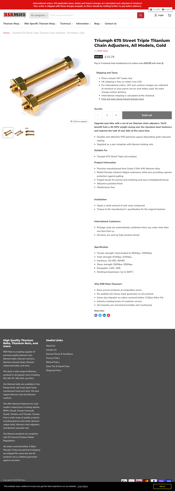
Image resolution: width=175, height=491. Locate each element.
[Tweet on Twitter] (100, 315)
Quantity (98, 109)
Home (6, 33)
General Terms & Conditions (59, 353)
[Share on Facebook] (95, 315)
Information (82, 23)
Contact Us (111, 23)
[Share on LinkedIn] (104, 315)
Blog (97, 23)
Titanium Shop (11, 23)
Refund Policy (53, 362)
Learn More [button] (82, 486)
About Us (50, 345)
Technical (65, 23)
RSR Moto (102, 50)
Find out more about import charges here (122, 99)
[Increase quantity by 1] (116, 115)
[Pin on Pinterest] (108, 315)
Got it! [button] (162, 486)
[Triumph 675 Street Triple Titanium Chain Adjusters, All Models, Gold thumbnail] (8, 133)
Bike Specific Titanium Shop (39, 23)
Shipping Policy (53, 370)
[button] (160, 9)
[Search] (140, 15)
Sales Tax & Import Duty (57, 366)
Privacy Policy (53, 358)
